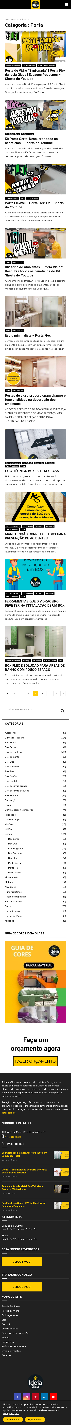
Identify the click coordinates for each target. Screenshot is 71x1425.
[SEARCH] (62, 711)
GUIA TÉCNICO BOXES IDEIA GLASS (32, 471)
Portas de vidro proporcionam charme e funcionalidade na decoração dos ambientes (35, 400)
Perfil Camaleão (12, 198)
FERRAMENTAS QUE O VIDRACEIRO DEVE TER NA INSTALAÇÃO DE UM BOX (35, 603)
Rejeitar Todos (35, 1419)
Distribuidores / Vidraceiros (19, 809)
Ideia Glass (11, 1160)
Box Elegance (12, 766)
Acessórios (11, 732)
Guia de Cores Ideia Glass (24, 933)
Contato (6, 1355)
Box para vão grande (16, 785)
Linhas (8, 833)
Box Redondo (27, 463)
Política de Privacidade (14, 1346)
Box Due (9, 761)
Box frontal (11, 780)
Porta (15, 19)
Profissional (8, 1341)
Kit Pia (8, 829)
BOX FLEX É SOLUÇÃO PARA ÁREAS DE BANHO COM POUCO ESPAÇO (35, 668)
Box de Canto (12, 756)
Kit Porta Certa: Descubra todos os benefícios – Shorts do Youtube (31, 141)
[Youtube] (53, 1397)
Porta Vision (14, 872)
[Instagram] (26, 1397)
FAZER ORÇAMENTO (35, 1061)
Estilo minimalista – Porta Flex (28, 335)
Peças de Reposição (15, 896)
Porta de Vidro (49, 66)
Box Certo (10, 747)
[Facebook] (17, 1397)
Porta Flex (13, 867)
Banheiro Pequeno (13, 66)
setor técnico (9, 1112)
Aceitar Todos (13, 1419)
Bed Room (10, 742)
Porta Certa (14, 862)
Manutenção (11, 877)
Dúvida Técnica (10, 1328)
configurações (11, 1413)
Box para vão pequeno (17, 790)
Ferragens (10, 814)
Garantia (6, 1324)
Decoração (39, 463)
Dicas (8, 805)
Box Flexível (11, 776)
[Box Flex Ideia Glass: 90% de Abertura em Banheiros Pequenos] (61, 1206)
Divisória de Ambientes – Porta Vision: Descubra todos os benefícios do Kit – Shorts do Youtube (34, 271)
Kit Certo (9, 134)
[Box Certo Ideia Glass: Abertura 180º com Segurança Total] (61, 1155)
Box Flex (9, 771)
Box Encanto (15, 853)
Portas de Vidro (13, 915)
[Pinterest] (35, 1397)
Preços (5, 1337)
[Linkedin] (44, 1397)
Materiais (10, 882)
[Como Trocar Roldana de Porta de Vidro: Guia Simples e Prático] (61, 1172)
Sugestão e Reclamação (15, 1333)
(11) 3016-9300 (12, 1136)
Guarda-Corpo (12, 819)
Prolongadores (10, 1315)
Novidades (49, 463)
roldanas (9, 920)
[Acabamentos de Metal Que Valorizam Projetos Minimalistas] (61, 1189)
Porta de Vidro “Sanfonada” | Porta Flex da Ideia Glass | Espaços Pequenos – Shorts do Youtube (35, 75)
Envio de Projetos (11, 1350)
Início (7, 19)
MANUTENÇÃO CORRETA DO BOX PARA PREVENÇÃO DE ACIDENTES (35, 536)
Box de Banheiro (28, 66)
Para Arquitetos (12, 466)
